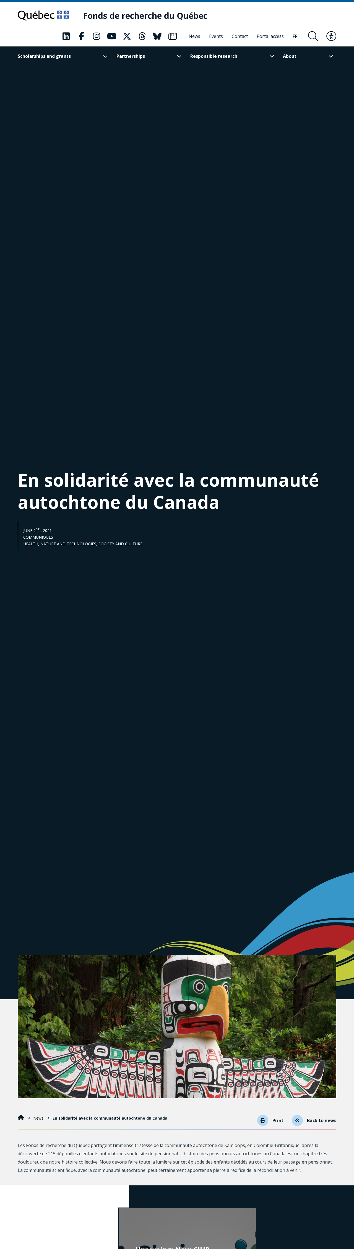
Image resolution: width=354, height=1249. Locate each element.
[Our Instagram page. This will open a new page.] (96, 36)
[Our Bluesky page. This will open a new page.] (157, 36)
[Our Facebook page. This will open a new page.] (81, 36)
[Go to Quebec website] (43, 15)
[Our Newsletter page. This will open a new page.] (172, 36)
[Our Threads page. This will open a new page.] (142, 36)
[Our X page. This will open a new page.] (126, 36)
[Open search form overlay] (313, 36)
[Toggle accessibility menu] (331, 36)
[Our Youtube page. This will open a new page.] (111, 36)
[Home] (21, 1118)
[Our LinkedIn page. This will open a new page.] (66, 36)
